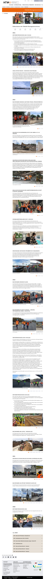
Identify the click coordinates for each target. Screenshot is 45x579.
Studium (11, 4)
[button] (12, 555)
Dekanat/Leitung (16, 564)
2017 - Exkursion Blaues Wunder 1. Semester (21, 546)
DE (31, 0)
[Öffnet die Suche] (42, 5)
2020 (35, 29)
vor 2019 (40, 29)
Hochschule (38, 4)
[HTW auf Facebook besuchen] (39, 577)
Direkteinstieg (36, 0)
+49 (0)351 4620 (7, 572)
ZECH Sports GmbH (19, 77)
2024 (15, 29)
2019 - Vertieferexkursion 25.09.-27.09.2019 (20, 538)
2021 (30, 29)
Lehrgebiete (15, 568)
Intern (25, 0)
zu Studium (6, 13)
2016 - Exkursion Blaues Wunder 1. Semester (21, 551)
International (17, 4)
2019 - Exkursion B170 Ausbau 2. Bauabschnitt (21, 535)
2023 (20, 29)
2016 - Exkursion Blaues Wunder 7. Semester (21, 548)
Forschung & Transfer (28, 4)
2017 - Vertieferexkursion (17, 543)
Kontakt (28, 0)
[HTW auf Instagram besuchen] (35, 577)
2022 (25, 29)
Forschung (15, 569)
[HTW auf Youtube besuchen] (41, 577)
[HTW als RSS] (34, 577)
